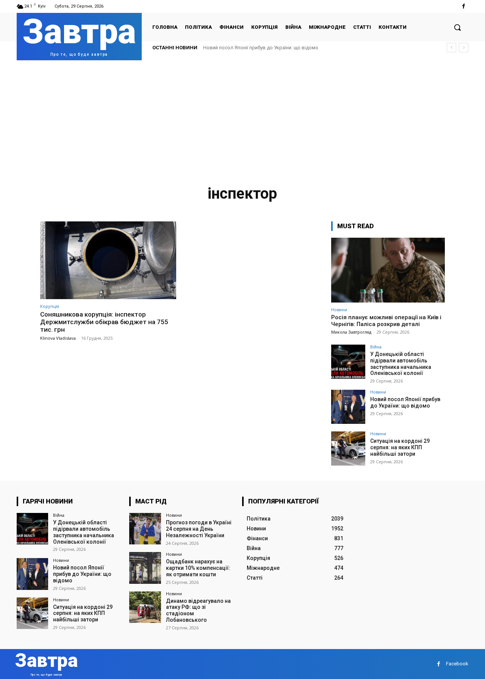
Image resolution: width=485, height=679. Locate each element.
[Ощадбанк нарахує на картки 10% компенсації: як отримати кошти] (145, 567)
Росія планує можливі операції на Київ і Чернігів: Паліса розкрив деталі (386, 321)
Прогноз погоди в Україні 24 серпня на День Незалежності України (199, 528)
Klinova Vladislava (58, 338)
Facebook (457, 663)
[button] (457, 27)
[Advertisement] (242, 117)
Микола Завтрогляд (351, 332)
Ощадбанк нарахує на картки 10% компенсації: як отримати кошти (198, 567)
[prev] (451, 47)
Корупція (49, 306)
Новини (339, 309)
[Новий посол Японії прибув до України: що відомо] (348, 407)
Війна (376, 347)
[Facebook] (463, 6)
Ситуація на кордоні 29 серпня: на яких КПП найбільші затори (400, 447)
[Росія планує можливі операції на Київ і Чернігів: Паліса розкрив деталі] (388, 270)
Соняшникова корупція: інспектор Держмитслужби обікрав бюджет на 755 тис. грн (104, 322)
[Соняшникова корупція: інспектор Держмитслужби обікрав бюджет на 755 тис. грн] (108, 260)
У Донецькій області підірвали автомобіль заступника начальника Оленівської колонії (400, 363)
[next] (463, 47)
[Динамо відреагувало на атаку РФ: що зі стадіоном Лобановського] (145, 607)
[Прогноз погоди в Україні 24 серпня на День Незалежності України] (145, 528)
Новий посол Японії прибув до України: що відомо (260, 47)
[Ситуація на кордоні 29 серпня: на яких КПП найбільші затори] (348, 448)
